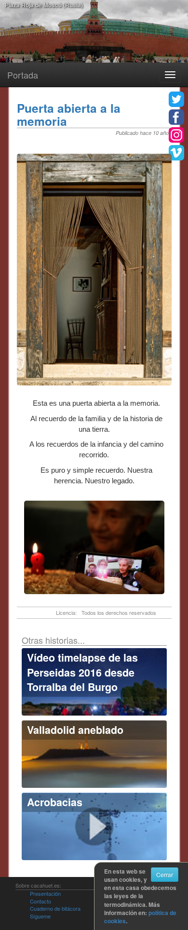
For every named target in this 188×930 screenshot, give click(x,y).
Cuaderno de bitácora (55, 908)
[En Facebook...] (176, 117)
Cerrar (164, 874)
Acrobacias (54, 802)
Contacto (40, 901)
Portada (22, 74)
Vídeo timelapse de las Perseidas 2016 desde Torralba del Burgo (82, 672)
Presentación (45, 893)
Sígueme (40, 916)
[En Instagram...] (176, 135)
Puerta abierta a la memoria (69, 114)
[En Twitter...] (176, 99)
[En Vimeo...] (176, 152)
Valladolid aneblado (75, 729)
